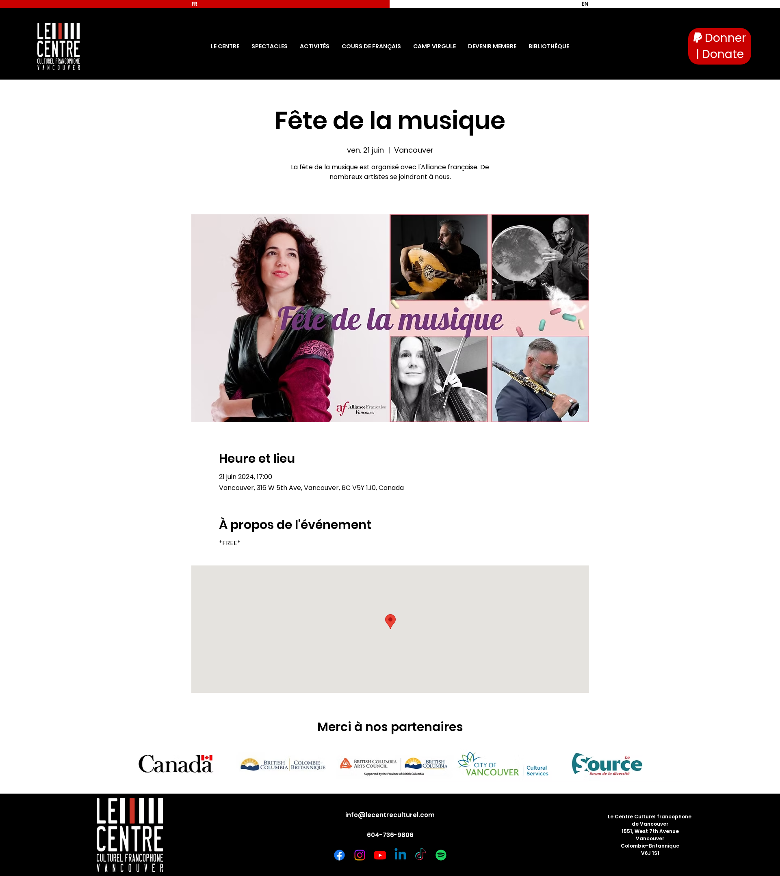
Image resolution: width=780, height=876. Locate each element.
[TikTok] (421, 855)
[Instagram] (360, 855)
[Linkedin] (400, 855)
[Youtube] (380, 855)
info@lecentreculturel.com (390, 815)
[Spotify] (441, 855)
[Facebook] (339, 855)
